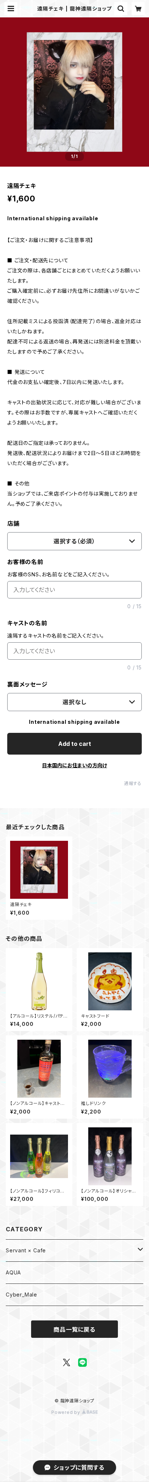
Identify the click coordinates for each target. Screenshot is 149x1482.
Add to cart (74, 743)
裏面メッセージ (27, 684)
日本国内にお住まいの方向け (74, 765)
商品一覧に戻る (74, 1329)
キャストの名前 (27, 623)
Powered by (66, 1412)
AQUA (13, 1272)
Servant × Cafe (26, 1250)
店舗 (13, 523)
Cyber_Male (21, 1294)
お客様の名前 (25, 561)
